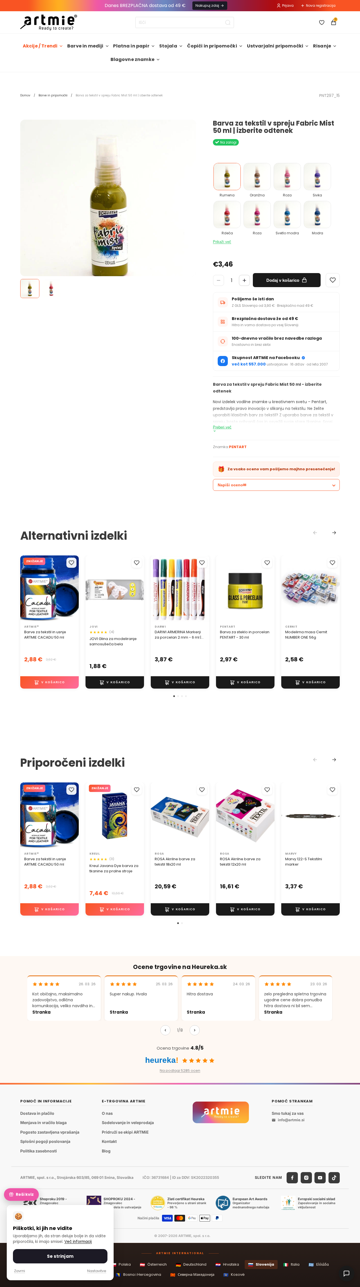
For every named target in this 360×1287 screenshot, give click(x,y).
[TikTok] (334, 1177)
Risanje (322, 46)
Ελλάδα (319, 1265)
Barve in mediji (85, 46)
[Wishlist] (333, 280)
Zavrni (19, 1270)
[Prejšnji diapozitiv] (92, 589)
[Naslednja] (195, 1030)
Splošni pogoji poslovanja (45, 1141)
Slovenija (261, 1265)
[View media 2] (51, 288)
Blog (106, 1150)
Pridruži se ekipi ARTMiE (125, 1132)
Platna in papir (131, 46)
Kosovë (234, 1275)
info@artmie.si (291, 1120)
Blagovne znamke (132, 59)
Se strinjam (60, 1256)
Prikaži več (222, 242)
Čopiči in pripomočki (212, 46)
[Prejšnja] (165, 1030)
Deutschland (191, 1265)
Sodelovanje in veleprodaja (128, 1122)
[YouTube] (320, 1177)
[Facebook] (292, 1177)
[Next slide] (334, 532)
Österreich (153, 1265)
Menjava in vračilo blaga (43, 1122)
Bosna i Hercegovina (138, 1275)
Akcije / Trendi (40, 46)
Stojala (168, 46)
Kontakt (109, 1141)
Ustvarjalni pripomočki (275, 46)
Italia (291, 1265)
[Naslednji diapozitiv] (138, 589)
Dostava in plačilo (37, 1113)
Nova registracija (321, 5)
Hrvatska (227, 1265)
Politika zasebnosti (38, 1150)
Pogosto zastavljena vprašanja (49, 1132)
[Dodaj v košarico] (49, 682)
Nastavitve (96, 1270)
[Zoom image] (108, 207)
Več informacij (78, 1241)
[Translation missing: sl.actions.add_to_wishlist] (71, 563)
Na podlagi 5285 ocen (180, 1070)
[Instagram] (306, 1177)
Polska (121, 1265)
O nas (107, 1113)
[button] (174, 696)
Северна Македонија (192, 1275)
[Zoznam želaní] (321, 22)
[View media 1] (29, 288)
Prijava (288, 5)
